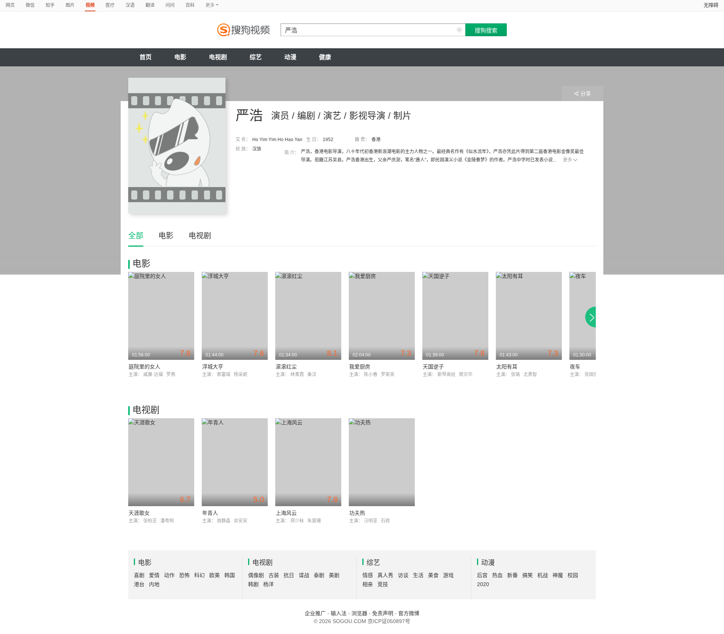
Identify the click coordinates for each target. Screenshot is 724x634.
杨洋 (268, 584)
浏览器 (359, 613)
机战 (542, 575)
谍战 (304, 575)
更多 (567, 160)
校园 (573, 575)
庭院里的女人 (144, 367)
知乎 (50, 5)
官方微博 (408, 613)
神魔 (557, 575)
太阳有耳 (506, 367)
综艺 (256, 57)
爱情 (154, 575)
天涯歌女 (139, 513)
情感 (367, 575)
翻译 (150, 5)
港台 (139, 584)
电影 (180, 57)
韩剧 (253, 584)
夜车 (575, 367)
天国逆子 (433, 367)
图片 (70, 5)
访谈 (403, 575)
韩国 (229, 575)
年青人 (210, 513)
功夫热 (357, 513)
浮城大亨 (212, 367)
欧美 (214, 575)
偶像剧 (256, 575)
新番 (512, 575)
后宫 (482, 575)
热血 (497, 575)
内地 (154, 584)
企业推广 (315, 613)
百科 (190, 5)
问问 (170, 5)
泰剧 (319, 575)
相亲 (367, 584)
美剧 (334, 575)
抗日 (289, 575)
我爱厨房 (359, 367)
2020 (483, 584)
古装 (273, 575)
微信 (30, 5)
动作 (169, 575)
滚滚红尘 (286, 367)
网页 (10, 5)
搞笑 (527, 575)
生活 (418, 575)
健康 (325, 57)
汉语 (130, 5)
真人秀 (385, 575)
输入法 (339, 613)
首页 (146, 57)
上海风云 (286, 513)
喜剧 (139, 575)
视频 (90, 5)
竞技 (382, 584)
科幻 (199, 575)
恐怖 (184, 575)
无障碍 (711, 5)
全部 (135, 236)
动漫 (290, 57)
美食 (433, 575)
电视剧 (218, 57)
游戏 (448, 575)
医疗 (110, 5)
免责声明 (382, 613)
